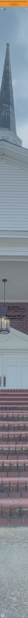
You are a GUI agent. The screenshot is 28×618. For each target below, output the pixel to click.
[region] (14, 3)
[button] (1, 9)
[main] (14, 317)
